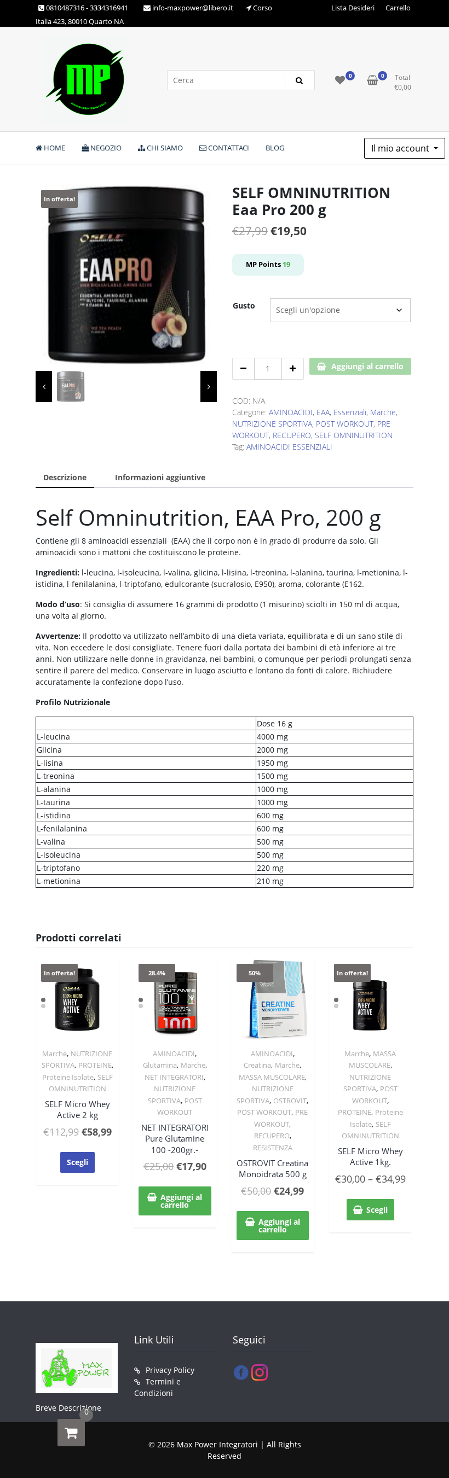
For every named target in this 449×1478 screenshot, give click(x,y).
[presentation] (44, 387)
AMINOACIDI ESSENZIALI (289, 446)
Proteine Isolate (68, 1077)
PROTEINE (95, 1065)
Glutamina (160, 1065)
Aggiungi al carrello (367, 366)
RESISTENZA (272, 1148)
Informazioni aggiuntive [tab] (160, 477)
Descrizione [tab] (65, 477)
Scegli (77, 1162)
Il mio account (401, 148)
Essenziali (349, 412)
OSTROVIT (290, 1100)
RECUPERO (292, 435)
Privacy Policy (170, 1370)
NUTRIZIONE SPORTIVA (272, 423)
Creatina (257, 1065)
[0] (71, 1432)
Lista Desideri (353, 8)
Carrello (398, 8)
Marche (383, 412)
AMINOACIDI (291, 412)
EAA (323, 412)
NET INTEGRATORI (174, 1077)
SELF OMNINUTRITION (354, 435)
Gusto (244, 305)
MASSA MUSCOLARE (272, 1077)
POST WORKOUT (344, 423)
